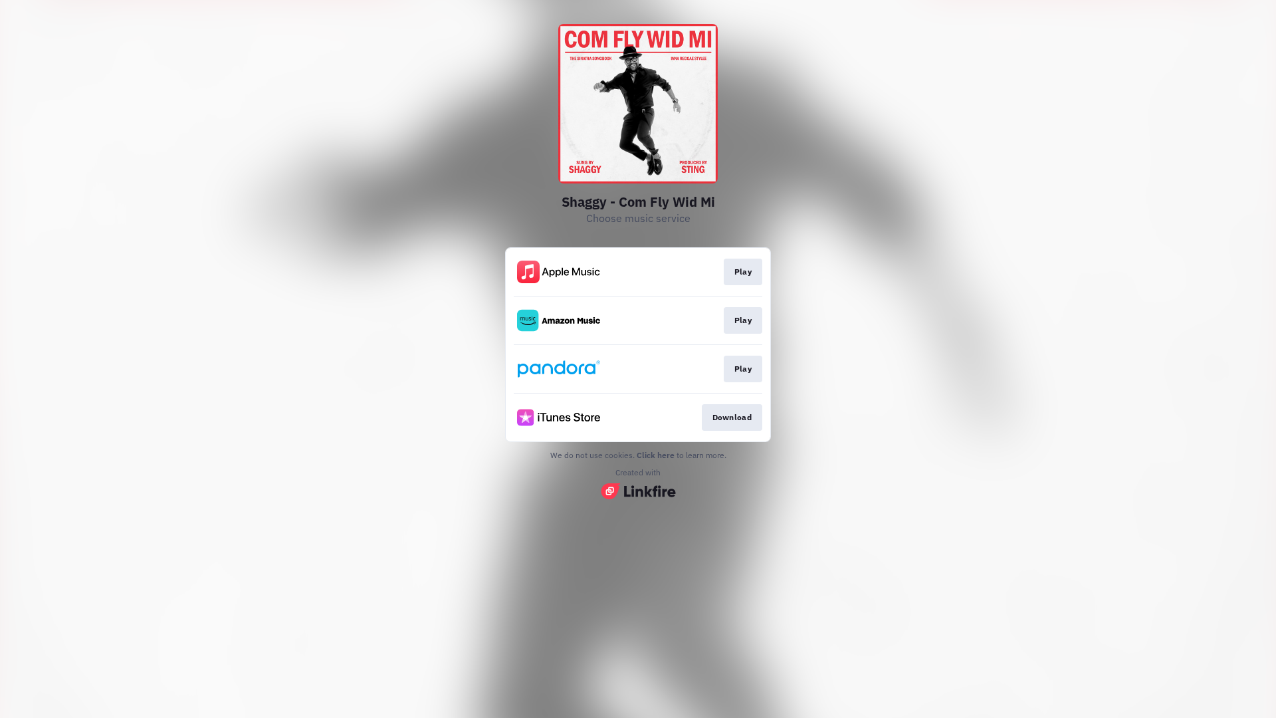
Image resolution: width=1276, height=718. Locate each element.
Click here (656, 455)
